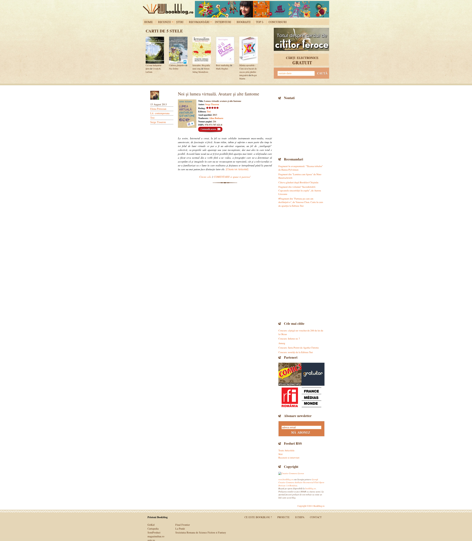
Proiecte (283, 517)
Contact (316, 517)
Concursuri (278, 22)
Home (148, 22)
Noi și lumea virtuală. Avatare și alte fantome (218, 94)
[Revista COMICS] (289, 374)
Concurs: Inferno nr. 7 (289, 338)
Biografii (244, 22)
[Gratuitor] (312, 374)
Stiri (280, 454)
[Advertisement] (301, 128)
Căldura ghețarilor (177, 65)
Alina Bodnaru (216, 118)
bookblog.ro (169, 9)
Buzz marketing (223, 65)
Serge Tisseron (158, 122)
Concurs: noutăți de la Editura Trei (295, 352)
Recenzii (164, 22)
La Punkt (180, 528)
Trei (152, 117)
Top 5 (259, 22)
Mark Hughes (222, 68)
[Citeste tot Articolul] (237, 169)
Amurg (281, 343)
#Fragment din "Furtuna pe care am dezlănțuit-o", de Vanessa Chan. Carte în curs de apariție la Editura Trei (300, 202)
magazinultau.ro (156, 536)
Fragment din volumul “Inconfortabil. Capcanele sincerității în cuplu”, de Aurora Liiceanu (299, 190)
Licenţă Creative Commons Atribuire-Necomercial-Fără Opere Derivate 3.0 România (301, 482)
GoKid (151, 524)
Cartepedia (153, 528)
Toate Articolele (286, 450)
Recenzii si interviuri (288, 457)
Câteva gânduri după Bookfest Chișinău (298, 182)
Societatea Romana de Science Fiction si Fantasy (200, 532)
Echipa (299, 517)
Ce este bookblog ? (258, 517)
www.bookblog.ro (285, 479)
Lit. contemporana (159, 113)
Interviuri (223, 22)
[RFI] (301, 397)
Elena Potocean (158, 109)
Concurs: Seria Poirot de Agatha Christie (298, 347)
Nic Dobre (173, 68)
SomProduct (154, 532)
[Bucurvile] (262, 9)
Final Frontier (182, 524)
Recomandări (199, 22)
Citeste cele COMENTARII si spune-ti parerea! (225, 176)
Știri (179, 22)
